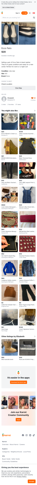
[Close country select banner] (35, 2)
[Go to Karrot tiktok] (34, 435)
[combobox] (17, 17)
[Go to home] (2, 13)
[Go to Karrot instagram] (27, 435)
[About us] (29, 13)
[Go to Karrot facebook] (23, 435)
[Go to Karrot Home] (6, 435)
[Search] (34, 17)
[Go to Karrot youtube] (30, 435)
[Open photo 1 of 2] (9, 33)
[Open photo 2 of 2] (27, 33)
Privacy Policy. (22, 476)
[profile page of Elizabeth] (3, 98)
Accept (31, 481)
